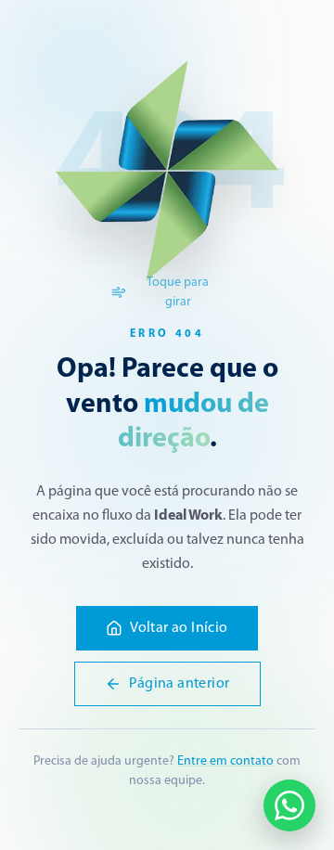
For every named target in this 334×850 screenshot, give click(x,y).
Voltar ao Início (178, 628)
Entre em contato (225, 761)
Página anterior (179, 683)
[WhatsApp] (289, 805)
